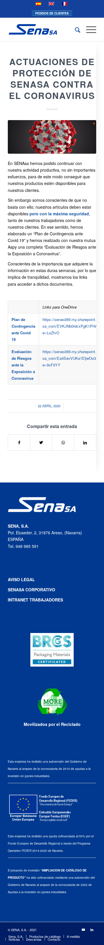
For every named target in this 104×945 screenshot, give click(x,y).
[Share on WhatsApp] (63, 442)
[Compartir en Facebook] (19, 442)
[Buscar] (74, 29)
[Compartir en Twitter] (41, 442)
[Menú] (88, 29)
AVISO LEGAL (21, 579)
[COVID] (52, 137)
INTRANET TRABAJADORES (35, 600)
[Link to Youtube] (83, 929)
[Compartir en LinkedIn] (85, 442)
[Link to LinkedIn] (92, 929)
